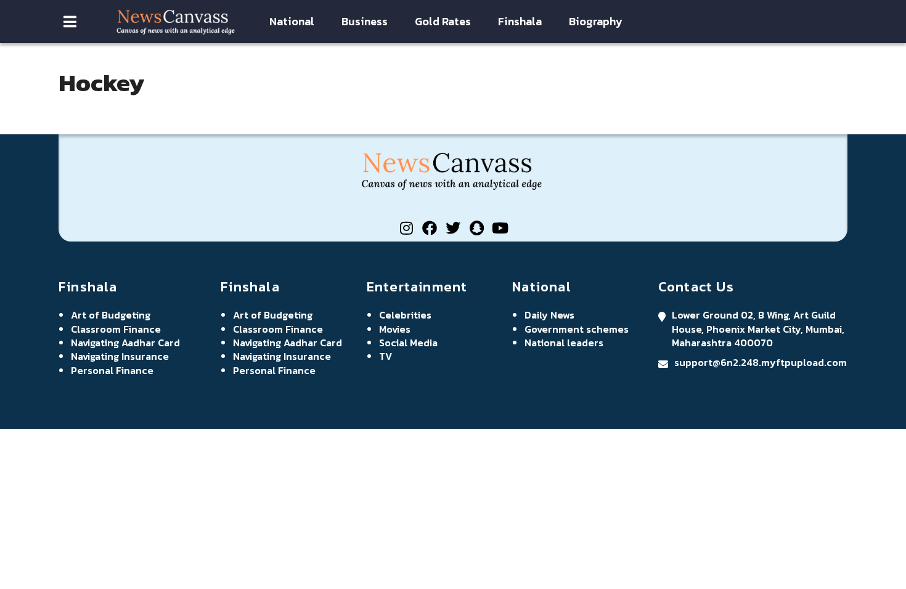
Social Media (408, 342)
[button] (70, 22)
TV (385, 356)
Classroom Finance (116, 329)
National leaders (563, 342)
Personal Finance (112, 370)
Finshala (520, 21)
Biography (595, 21)
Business (364, 21)
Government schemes (576, 329)
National (291, 21)
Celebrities (405, 314)
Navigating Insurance (120, 356)
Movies (394, 329)
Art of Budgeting (110, 314)
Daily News (549, 314)
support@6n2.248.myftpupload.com (760, 362)
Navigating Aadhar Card (125, 342)
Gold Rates (443, 21)
